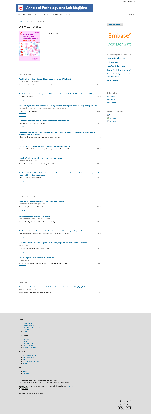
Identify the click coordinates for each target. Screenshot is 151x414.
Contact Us (131, 1)
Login (124, 1)
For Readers (111, 96)
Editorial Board (57, 14)
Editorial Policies (28, 325)
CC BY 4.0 (70, 386)
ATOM (28, 371)
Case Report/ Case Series (116, 66)
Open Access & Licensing (31, 327)
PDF (23, 88)
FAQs (25, 359)
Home (18, 14)
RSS (24, 371)
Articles (46, 14)
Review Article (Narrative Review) (119, 70)
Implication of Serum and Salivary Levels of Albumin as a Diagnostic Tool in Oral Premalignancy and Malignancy (58, 94)
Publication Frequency (30, 347)
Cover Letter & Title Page (116, 58)
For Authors (111, 100)
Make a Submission (115, 24)
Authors (37, 14)
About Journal (28, 323)
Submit (25, 364)
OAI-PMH (26, 373)
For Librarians (111, 103)
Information (27, 14)
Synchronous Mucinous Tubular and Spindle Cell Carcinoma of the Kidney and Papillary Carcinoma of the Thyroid (59, 231)
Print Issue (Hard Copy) (31, 361)
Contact (25, 331)
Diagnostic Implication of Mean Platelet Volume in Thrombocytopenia (44, 121)
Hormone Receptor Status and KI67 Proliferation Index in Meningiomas (44, 146)
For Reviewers (28, 345)
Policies (68, 14)
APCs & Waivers (28, 357)
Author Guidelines (29, 355)
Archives (27, 21)
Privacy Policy (27, 329)
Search (131, 14)
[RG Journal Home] (119, 46)
